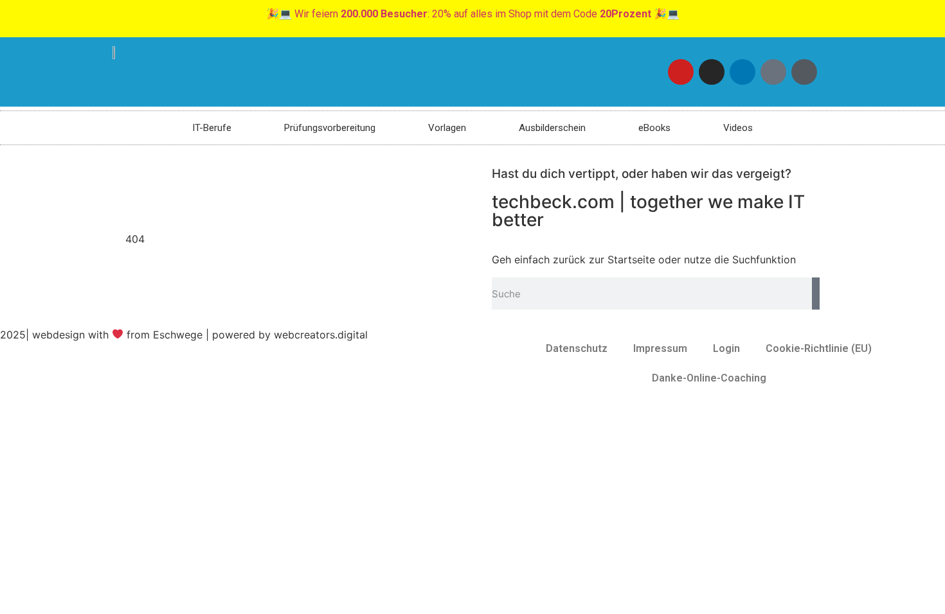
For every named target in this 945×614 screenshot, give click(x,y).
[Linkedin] (742, 72)
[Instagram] (711, 72)
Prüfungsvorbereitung (329, 128)
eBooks (654, 128)
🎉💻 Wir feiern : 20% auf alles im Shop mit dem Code (473, 14)
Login (726, 348)
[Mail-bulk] (773, 72)
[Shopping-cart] (804, 72)
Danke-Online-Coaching (709, 378)
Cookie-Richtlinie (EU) (819, 348)
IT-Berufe (211, 128)
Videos (738, 128)
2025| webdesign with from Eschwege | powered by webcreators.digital (184, 334)
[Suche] (816, 293)
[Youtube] (681, 72)
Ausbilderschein (552, 128)
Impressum (660, 348)
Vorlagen (447, 128)
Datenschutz (577, 348)
